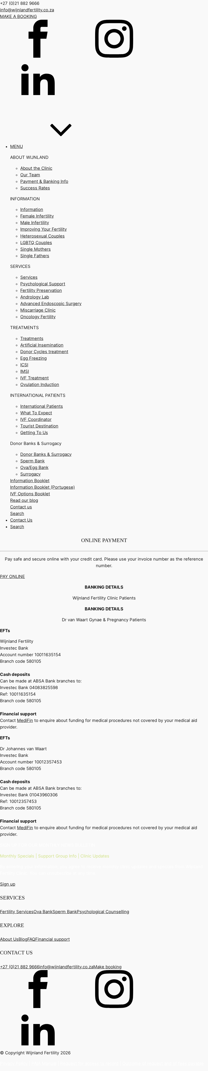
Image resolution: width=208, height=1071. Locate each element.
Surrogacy (30, 474)
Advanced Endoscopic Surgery (50, 303)
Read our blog (24, 500)
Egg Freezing (33, 358)
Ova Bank (43, 911)
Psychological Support (42, 283)
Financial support (52, 939)
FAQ (31, 939)
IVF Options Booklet (30, 493)
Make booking (107, 966)
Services (29, 277)
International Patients (41, 406)
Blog (23, 939)
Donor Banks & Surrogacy (46, 454)
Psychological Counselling (103, 911)
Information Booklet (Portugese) (42, 487)
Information (31, 209)
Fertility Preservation (41, 290)
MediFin (25, 720)
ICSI (24, 364)
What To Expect (36, 412)
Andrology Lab (34, 296)
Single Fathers (34, 255)
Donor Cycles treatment (44, 351)
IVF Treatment (34, 377)
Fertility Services (16, 911)
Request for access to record (89, 1063)
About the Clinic (36, 168)
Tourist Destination (39, 426)
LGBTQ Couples (36, 242)
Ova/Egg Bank (34, 467)
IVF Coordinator (35, 419)
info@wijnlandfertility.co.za (27, 9)
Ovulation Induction (39, 384)
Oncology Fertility (38, 316)
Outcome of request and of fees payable (163, 1063)
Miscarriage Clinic (38, 310)
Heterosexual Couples (42, 236)
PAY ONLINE (12, 576)
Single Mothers (35, 249)
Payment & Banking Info (44, 181)
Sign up (7, 884)
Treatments (31, 338)
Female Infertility (37, 216)
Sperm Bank (32, 460)
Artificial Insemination (41, 345)
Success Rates (35, 187)
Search (17, 513)
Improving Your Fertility (43, 229)
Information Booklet (29, 480)
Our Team (30, 174)
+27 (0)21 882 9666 (19, 966)
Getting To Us (34, 432)
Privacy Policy (14, 1063)
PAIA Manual (43, 1063)
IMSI (24, 371)
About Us (9, 939)
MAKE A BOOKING (18, 16)
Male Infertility (34, 222)
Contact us (21, 506)
